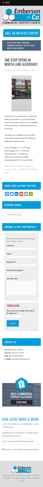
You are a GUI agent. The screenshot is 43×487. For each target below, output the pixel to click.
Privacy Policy (18, 475)
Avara (22, 481)
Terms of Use (7, 475)
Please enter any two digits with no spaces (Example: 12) (20, 312)
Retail (7, 172)
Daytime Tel (11, 262)
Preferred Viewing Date (15, 270)
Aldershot (34, 169)
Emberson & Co (21, 16)
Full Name (11, 245)
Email (9, 254)
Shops (14, 169)
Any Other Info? (12, 279)
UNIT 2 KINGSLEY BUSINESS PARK (18, 441)
